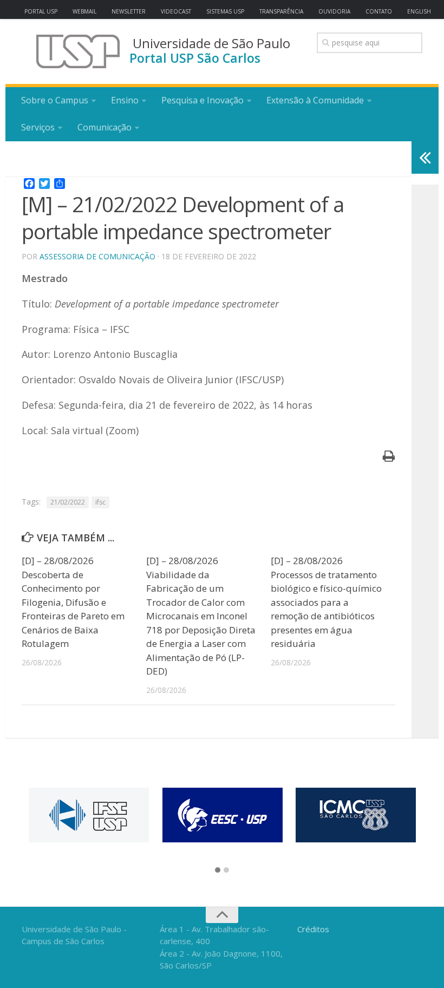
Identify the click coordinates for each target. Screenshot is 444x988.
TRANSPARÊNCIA (281, 11)
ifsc (100, 502)
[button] (217, 870)
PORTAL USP (40, 11)
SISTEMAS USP (225, 11)
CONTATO (378, 11)
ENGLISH (419, 11)
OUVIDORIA (334, 11)
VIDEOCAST (176, 11)
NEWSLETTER (129, 11)
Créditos (313, 929)
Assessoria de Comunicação (97, 256)
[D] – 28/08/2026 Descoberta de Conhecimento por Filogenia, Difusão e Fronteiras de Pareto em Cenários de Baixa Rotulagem (73, 602)
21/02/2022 (67, 502)
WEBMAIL (84, 11)
